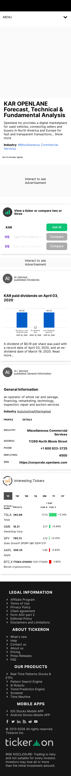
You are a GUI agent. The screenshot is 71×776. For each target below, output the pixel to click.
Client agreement (22, 611)
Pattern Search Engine (26, 681)
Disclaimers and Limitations (30, 622)
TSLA (8, 515)
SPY (7, 538)
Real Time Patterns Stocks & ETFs (28, 676)
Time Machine (20, 697)
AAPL (8, 550)
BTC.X (8, 562)
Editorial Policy (21, 618)
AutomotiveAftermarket (34, 411)
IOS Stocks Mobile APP (27, 711)
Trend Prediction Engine (27, 689)
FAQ (13, 659)
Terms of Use (20, 603)
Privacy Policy (20, 607)
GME (7, 526)
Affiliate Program (22, 599)
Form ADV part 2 (22, 615)
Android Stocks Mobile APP (30, 715)
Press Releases (21, 656)
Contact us (18, 644)
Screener (16, 693)
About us (16, 648)
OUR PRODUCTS (30, 666)
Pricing (15, 652)
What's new (18, 637)
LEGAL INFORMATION (30, 592)
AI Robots (17, 685)
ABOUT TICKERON (30, 629)
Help (13, 640)
